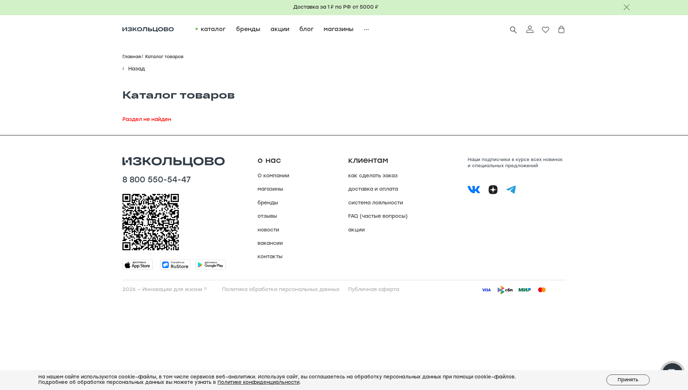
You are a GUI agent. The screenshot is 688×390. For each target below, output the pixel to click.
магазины (270, 189)
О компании (273, 176)
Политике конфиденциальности (258, 382)
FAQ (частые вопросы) (378, 216)
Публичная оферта (373, 289)
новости (268, 230)
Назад (136, 69)
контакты (270, 257)
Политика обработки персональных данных (280, 289)
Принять (628, 380)
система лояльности (375, 203)
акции (356, 230)
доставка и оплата (373, 189)
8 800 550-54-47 (156, 181)
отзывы (267, 216)
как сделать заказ (373, 176)
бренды (268, 203)
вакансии (270, 243)
